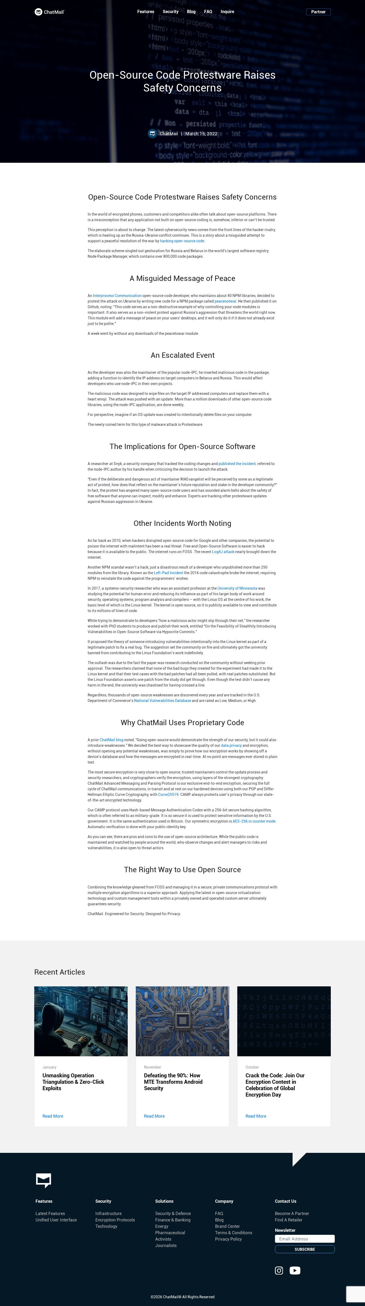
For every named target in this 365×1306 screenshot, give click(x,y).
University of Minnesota (237, 588)
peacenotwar (225, 301)
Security (170, 11)
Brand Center (227, 1226)
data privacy (231, 745)
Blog (191, 11)
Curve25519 (168, 794)
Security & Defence (173, 1213)
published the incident (237, 464)
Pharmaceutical (170, 1232)
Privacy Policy (228, 1239)
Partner (318, 11)
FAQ (208, 11)
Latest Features (50, 1213)
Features (145, 11)
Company (224, 1201)
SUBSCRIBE (305, 1249)
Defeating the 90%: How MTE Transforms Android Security (173, 1081)
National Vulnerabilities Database (162, 700)
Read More (52, 1116)
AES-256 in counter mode (254, 821)
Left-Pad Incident (168, 573)
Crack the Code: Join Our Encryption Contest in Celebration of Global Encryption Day (275, 1085)
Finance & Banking (173, 1219)
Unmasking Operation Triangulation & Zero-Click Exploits (73, 1081)
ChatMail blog (111, 740)
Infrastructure (108, 1213)
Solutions (164, 1201)
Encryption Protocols (115, 1219)
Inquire (227, 11)
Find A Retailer (288, 1219)
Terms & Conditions (233, 1232)
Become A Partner (292, 1213)
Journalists (166, 1245)
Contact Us (285, 1201)
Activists (163, 1239)
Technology (106, 1226)
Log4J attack (223, 552)
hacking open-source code (182, 241)
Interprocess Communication (117, 295)
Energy (161, 1226)
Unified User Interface (56, 1219)
